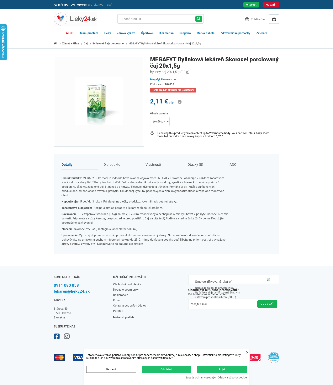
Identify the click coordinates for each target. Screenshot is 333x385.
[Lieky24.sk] (81, 19)
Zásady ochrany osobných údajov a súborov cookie (216, 377)
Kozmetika (166, 33)
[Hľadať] (198, 19)
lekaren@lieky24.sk (72, 291)
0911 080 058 (66, 285)
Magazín (271, 4)
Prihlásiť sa (257, 19)
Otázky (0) (195, 164)
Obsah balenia (159, 113)
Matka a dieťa (206, 33)
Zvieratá (261, 33)
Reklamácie (120, 295)
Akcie (70, 33)
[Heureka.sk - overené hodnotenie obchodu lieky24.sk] (273, 359)
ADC (233, 164)
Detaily (66, 164)
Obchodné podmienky (127, 284)
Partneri (118, 310)
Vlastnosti (153, 164)
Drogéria (185, 33)
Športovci (147, 33)
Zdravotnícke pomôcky (235, 33)
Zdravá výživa (126, 33)
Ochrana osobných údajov (129, 305)
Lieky (107, 33)
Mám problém (89, 33)
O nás (116, 300)
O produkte (111, 164)
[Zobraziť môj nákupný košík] (274, 19)
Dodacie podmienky (126, 289)
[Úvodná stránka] (57, 43)
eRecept (251, 4)
